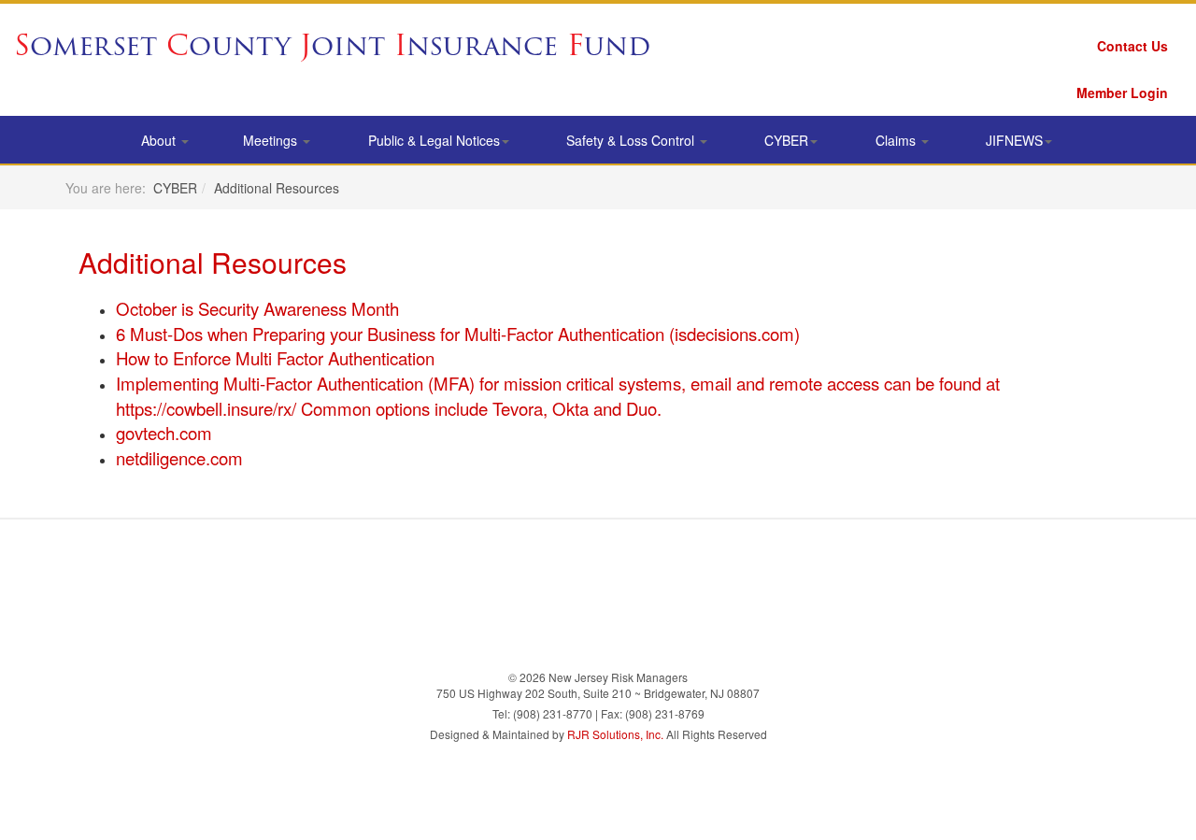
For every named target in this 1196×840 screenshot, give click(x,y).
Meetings (272, 140)
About (160, 140)
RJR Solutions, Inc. (615, 734)
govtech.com (164, 432)
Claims (897, 140)
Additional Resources (212, 262)
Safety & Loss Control (632, 140)
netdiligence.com (179, 458)
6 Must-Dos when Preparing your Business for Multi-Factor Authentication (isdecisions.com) (458, 333)
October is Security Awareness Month (257, 308)
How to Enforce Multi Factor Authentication (275, 358)
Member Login (1122, 92)
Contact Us (1132, 45)
